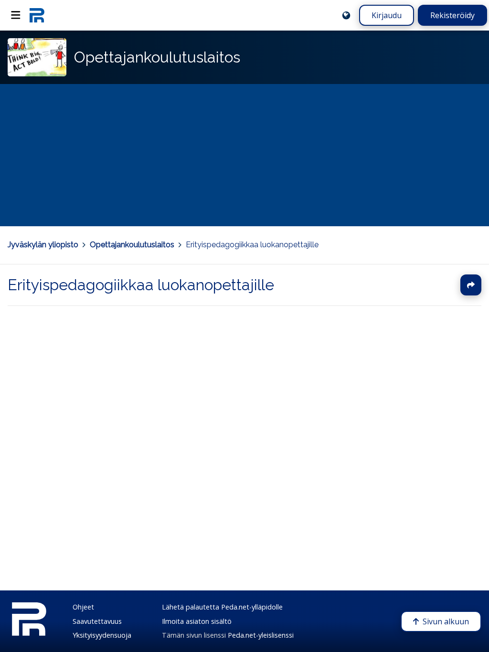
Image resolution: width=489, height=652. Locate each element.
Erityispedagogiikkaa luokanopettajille (252, 244)
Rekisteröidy (452, 15)
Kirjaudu (387, 15)
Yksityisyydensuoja (102, 635)
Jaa (470, 284)
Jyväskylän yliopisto (43, 244)
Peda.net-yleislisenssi (261, 635)
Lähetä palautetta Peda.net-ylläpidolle (222, 606)
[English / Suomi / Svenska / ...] (346, 15)
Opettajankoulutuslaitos (132, 244)
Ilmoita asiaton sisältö (197, 621)
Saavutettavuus (97, 621)
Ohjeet (83, 606)
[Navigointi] (16, 15)
